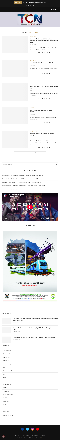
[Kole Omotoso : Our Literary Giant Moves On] (15, 92)
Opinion (32, 84)
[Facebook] (26, 5)
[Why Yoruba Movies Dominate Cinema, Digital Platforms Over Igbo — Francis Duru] (6, 330)
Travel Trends (6, 401)
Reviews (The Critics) (7, 384)
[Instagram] (30, 5)
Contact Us (43, 435)
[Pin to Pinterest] (44, 52)
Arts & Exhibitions (7, 350)
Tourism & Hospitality (8, 394)
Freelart (42, 437)
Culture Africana (6, 357)
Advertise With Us (25, 435)
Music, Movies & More (8, 370)
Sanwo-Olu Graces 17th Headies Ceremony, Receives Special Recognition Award (44, 40)
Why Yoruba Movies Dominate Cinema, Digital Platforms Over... (40, 2)
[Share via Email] (49, 52)
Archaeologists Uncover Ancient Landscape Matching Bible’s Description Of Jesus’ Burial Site (22, 175)
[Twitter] (28, 5)
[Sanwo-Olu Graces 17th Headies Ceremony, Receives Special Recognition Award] (15, 44)
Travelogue (5, 404)
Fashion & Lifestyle (7, 364)
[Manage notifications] (3, 436)
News (4, 374)
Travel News (5, 398)
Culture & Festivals (7, 354)
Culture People (33, 131)
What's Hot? (5, 408)
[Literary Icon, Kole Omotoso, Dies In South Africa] (15, 139)
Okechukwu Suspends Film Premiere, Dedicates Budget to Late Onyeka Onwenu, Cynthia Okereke (23, 185)
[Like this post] (39, 52)
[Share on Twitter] (42, 52)
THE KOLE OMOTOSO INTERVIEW (41, 62)
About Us (17, 435)
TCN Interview (33, 60)
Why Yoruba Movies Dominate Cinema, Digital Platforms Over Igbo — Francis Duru (21, 179)
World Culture (33, 36)
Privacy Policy (35, 435)
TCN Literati (6, 391)
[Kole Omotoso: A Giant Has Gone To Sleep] (15, 115)
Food (4, 367)
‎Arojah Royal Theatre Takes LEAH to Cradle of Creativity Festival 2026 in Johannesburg (21, 182)
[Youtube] (33, 5)
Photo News (5, 381)
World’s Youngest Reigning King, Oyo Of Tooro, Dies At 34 (15, 189)
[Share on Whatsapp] (47, 52)
